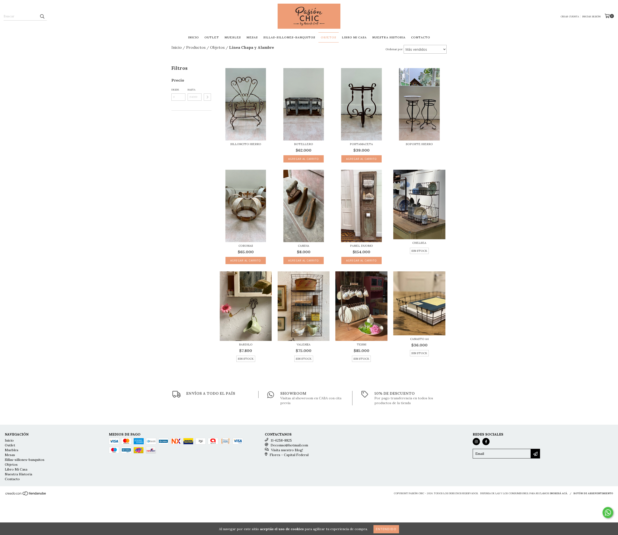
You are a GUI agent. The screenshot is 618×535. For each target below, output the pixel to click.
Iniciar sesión (591, 16)
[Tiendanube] (26, 495)
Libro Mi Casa (354, 37)
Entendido (386, 529)
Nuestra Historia (389, 37)
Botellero (303, 144)
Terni (361, 344)
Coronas (246, 245)
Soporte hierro (419, 144)
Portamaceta (361, 144)
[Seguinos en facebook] (486, 441)
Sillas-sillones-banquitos (289, 37)
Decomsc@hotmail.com (289, 445)
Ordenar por (394, 49)
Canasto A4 (419, 339)
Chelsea (419, 243)
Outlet (211, 37)
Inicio (193, 37)
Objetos (328, 37)
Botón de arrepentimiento (593, 493)
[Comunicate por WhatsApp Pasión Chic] (608, 512)
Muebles (233, 37)
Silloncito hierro (245, 144)
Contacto (420, 37)
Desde (175, 89)
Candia (303, 245)
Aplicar (207, 97)
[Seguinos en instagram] (476, 441)
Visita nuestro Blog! (287, 450)
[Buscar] (42, 16)
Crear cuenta (570, 16)
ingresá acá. (559, 493)
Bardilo (246, 344)
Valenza (303, 344)
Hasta (191, 89)
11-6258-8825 (281, 440)
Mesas (252, 37)
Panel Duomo (361, 245)
